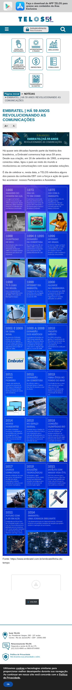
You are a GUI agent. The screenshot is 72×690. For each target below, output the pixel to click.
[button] (32, 602)
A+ (6, 126)
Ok (8, 684)
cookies (20, 668)
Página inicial (12, 94)
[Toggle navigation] (7, 29)
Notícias (29, 94)
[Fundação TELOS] (36, 18)
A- (14, 126)
